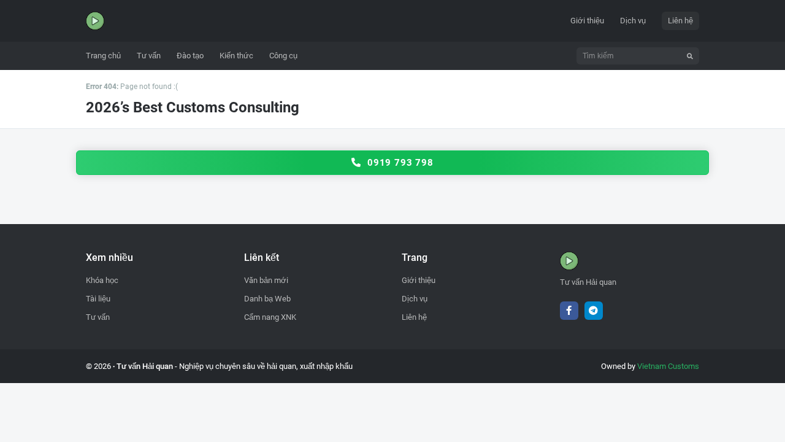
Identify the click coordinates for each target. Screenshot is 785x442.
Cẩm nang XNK (270, 317)
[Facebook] (569, 310)
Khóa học (102, 280)
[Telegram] (593, 310)
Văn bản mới (266, 280)
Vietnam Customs (668, 366)
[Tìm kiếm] (690, 55)
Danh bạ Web (267, 298)
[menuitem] (103, 56)
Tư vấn (98, 317)
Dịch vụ (633, 20)
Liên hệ (680, 20)
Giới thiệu (587, 20)
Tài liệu (98, 298)
